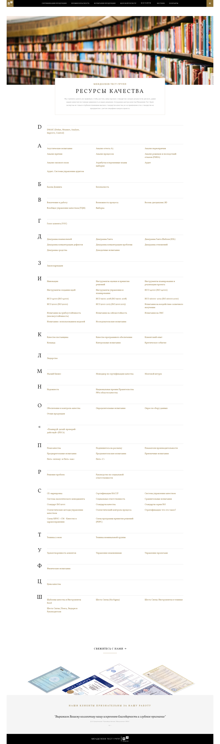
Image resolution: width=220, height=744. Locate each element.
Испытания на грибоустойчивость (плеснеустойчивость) (64, 315)
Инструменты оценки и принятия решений (112, 283)
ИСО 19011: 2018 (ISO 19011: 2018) (111, 298)
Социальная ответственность (110, 499)
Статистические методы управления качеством (65, 512)
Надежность (53, 389)
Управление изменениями (109, 553)
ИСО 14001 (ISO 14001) (58, 298)
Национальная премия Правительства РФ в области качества (115, 391)
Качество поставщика (57, 337)
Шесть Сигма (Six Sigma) (108, 599)
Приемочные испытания (157, 453)
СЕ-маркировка (54, 493)
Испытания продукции (105, 3)
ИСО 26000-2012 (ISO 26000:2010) (162, 298)
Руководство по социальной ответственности (110, 476)
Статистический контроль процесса (113, 510)
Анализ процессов (105, 154)
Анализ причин (54, 154)
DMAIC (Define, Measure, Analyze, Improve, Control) (63, 131)
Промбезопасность (80, 3)
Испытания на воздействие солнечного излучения (164, 306)
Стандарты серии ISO (155, 504)
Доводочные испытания (108, 250)
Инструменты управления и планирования (110, 292)
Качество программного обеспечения (114, 337)
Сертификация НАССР (107, 493)
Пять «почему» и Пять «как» (61, 459)
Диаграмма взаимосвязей (59, 239)
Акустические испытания (59, 148)
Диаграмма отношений (156, 244)
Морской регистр (128, 3)
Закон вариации (55, 265)
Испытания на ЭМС (154, 313)
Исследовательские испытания (111, 321)
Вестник (161, 3)
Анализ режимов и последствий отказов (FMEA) (160, 156)
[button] (146, 3)
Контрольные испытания (108, 342)
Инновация (52, 281)
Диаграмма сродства (57, 250)
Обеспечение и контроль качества (63, 408)
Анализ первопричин (155, 148)
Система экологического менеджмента (66, 499)
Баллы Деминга (54, 187)
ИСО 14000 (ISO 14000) (156, 290)
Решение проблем (56, 474)
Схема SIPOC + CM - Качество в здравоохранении (62, 520)
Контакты (173, 3)
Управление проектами (156, 553)
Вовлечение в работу (57, 202)
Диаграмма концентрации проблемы (114, 244)
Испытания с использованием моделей (66, 321)
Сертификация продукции (54, 3)
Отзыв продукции (56, 413)
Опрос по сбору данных (156, 408)
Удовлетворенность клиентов (61, 553)
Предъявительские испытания (111, 453)
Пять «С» (100, 459)
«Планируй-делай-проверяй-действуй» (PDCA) (61, 431)
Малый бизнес (54, 374)
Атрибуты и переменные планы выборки (111, 164)
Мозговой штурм (153, 374)
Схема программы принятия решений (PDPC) (114, 520)
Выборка (100, 208)
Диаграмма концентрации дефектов (65, 244)
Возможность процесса (107, 202)
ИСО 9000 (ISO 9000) (57, 304)
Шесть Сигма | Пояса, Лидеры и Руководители (62, 610)
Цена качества (54, 584)
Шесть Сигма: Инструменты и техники (164, 599)
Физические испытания (58, 568)
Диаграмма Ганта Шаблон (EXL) (160, 239)
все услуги (146, 3)
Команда (51, 342)
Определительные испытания (110, 408)
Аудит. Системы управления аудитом (65, 171)
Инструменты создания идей (61, 290)
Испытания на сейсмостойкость (111, 313)
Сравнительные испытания (158, 499)
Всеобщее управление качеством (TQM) (66, 208)
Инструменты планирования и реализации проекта (160, 283)
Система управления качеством (160, 493)
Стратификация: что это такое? (160, 510)
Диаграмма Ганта (104, 239)
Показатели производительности (161, 448)
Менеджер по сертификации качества (114, 374)
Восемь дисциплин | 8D (156, 202)
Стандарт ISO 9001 (56, 504)
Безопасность (102, 187)
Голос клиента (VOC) (57, 223)
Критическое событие (155, 342)
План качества (54, 448)
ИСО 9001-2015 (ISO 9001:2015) (111, 304)
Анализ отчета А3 (104, 148)
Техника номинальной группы (111, 537)
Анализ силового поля (58, 162)
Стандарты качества (106, 504)
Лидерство (52, 358)
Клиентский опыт (153, 337)
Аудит (148, 162)
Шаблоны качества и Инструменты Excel (64, 601)
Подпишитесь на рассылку (109, 448)
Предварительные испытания (61, 453)
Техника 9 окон (54, 537)
